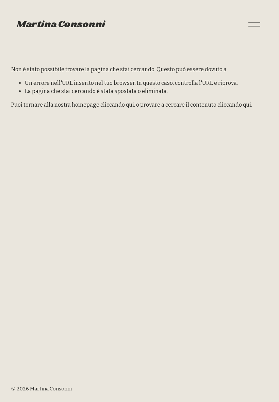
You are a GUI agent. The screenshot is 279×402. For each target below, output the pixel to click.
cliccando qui (117, 105)
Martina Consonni (61, 24)
